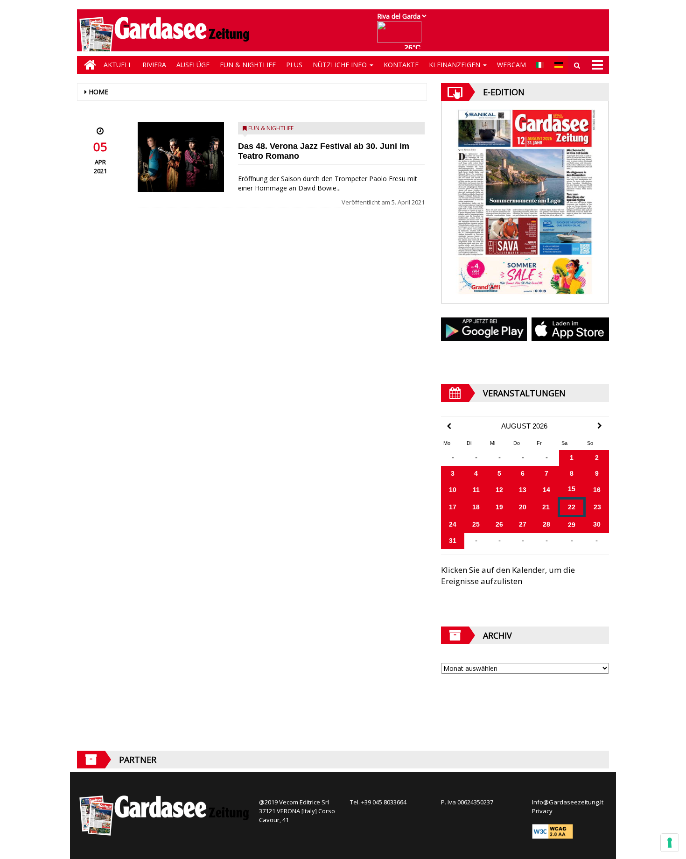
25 (476, 524)
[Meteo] (401, 36)
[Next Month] (599, 426)
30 (597, 524)
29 (571, 524)
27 (522, 524)
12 (499, 489)
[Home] (87, 65)
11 (476, 489)
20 (522, 507)
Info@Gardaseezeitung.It (567, 802)
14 (546, 489)
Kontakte (401, 64)
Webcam (511, 64)
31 (452, 540)
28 (546, 524)
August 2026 (524, 426)
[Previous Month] (449, 426)
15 (571, 489)
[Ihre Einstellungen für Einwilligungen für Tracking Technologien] (670, 843)
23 (597, 507)
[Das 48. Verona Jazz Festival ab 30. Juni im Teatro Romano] (181, 157)
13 (522, 489)
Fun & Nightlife (248, 64)
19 (499, 507)
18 (476, 507)
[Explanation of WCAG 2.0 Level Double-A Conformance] (552, 831)
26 (499, 524)
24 (452, 524)
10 (452, 489)
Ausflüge (193, 64)
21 (546, 507)
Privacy (542, 811)
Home (98, 91)
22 (571, 507)
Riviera (154, 64)
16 (597, 489)
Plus (294, 64)
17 (452, 507)
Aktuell (118, 64)
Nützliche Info (341, 64)
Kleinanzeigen (455, 64)
